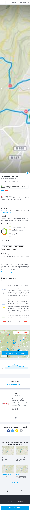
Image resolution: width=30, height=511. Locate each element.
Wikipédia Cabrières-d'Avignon (15, 384)
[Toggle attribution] (28, 356)
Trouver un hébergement (8, 272)
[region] (15, 344)
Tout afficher (14, 482)
